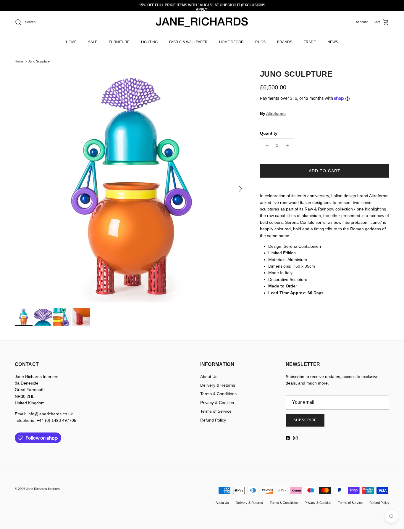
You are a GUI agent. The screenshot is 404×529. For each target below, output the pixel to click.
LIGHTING (149, 42)
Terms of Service (216, 411)
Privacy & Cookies (217, 402)
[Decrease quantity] (265, 145)
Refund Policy (213, 420)
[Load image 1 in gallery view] (131, 186)
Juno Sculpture (39, 61)
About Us (208, 376)
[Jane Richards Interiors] (202, 22)
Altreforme (276, 113)
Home (19, 61)
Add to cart (324, 170)
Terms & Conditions (218, 393)
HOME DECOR (231, 42)
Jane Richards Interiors (43, 489)
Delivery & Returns (217, 385)
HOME (71, 42)
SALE (92, 42)
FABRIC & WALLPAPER (188, 42)
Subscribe (305, 420)
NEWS (332, 42)
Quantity (268, 133)
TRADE (310, 42)
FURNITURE (119, 42)
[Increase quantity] (289, 145)
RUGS (260, 42)
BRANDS (284, 42)
